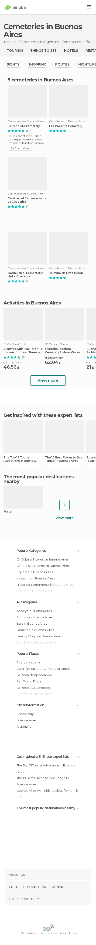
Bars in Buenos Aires (32, 623)
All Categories (27, 602)
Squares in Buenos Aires (35, 572)
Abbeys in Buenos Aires (34, 611)
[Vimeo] (52, 915)
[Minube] (15, 7)
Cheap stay (25, 714)
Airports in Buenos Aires (34, 617)
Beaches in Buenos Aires (35, 630)
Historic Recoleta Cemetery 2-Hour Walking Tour (64, 350)
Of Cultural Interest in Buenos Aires (43, 559)
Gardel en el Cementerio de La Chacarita (25, 274)
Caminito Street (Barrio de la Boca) (43, 668)
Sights (13, 64)
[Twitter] (46, 915)
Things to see (43, 50)
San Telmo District (30, 681)
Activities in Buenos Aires (32, 302)
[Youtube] (58, 915)
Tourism (15, 50)
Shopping (37, 64)
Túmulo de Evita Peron (66, 273)
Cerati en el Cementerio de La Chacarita (27, 200)
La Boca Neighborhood (34, 675)
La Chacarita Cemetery (65, 126)
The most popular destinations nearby (38, 479)
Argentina (24, 726)
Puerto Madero (28, 662)
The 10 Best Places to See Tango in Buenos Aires (63, 459)
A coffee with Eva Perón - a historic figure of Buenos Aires (23, 350)
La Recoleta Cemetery (24, 126)
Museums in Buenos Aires (36, 578)
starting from (12, 362)
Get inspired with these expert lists (43, 757)
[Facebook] (40, 915)
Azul (7, 512)
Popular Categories (31, 551)
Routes (62, 64)
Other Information (30, 705)
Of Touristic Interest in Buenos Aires (43, 566)
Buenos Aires (26, 720)
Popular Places (28, 654)
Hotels (71, 50)
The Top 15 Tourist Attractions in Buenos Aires (19, 459)
